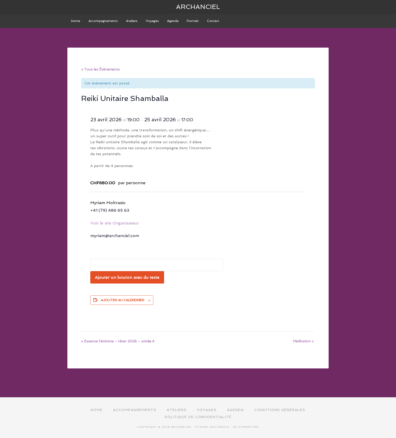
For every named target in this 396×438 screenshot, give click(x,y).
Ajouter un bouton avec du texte (127, 277)
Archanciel (198, 7)
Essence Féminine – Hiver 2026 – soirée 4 (117, 341)
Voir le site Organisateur (114, 223)
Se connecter (246, 427)
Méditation (303, 341)
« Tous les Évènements (100, 69)
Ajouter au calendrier (122, 300)
